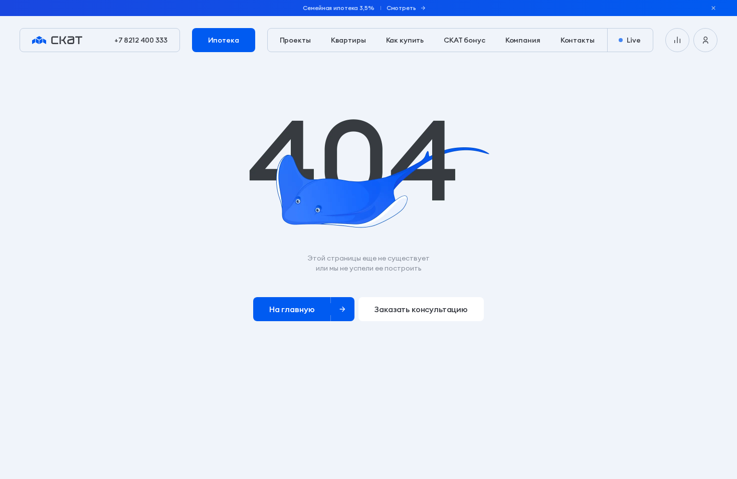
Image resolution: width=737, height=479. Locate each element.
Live (634, 40)
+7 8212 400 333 (140, 40)
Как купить (405, 40)
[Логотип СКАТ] (57, 40)
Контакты (578, 40)
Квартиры (348, 40)
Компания (522, 40)
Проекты (295, 40)
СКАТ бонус (464, 40)
